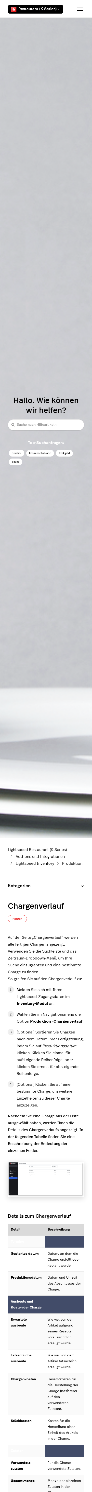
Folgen (17, 918)
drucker (16, 453)
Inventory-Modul (32, 1004)
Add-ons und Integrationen (40, 857)
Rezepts (65, 1331)
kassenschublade (40, 453)
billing (15, 461)
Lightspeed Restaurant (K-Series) (37, 850)
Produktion (72, 864)
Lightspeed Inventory (35, 864)
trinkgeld (64, 453)
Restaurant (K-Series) (37, 9)
